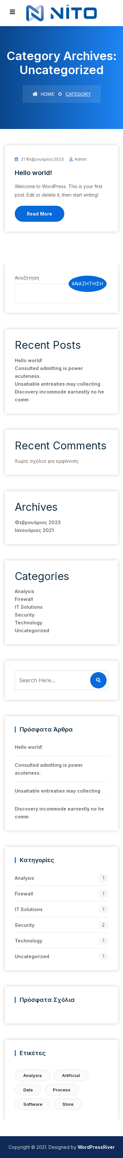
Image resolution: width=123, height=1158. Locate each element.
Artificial (71, 1075)
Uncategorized (32, 630)
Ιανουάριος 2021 (34, 530)
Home (46, 94)
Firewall (24, 599)
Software (32, 1104)
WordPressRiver (96, 1147)
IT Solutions (29, 607)
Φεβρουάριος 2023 (38, 522)
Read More (39, 214)
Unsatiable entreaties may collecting (57, 384)
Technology (28, 622)
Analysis (24, 591)
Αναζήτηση (27, 278)
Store (67, 1104)
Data (28, 1089)
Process (62, 1089)
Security (24, 615)
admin (80, 159)
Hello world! (33, 173)
